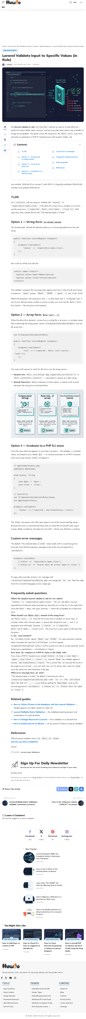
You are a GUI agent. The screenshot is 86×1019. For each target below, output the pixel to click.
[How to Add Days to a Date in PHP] (11, 934)
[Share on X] (5, 139)
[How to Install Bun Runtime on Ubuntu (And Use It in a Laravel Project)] (29, 913)
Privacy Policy (75, 777)
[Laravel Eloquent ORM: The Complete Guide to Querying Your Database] (29, 857)
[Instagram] (67, 835)
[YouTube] (10, 978)
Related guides (62, 162)
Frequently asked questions (67, 157)
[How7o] (13, 2)
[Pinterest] (52, 835)
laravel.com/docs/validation (24, 741)
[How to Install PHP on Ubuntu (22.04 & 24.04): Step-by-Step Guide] (74, 934)
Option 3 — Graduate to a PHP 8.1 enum (32, 172)
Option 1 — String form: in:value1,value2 (31, 158)
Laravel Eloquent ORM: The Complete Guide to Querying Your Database (48, 856)
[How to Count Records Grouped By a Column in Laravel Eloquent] (53, 934)
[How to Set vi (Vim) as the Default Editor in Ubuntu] (29, 871)
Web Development (10, 50)
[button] (4, 2)
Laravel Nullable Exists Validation (29, 712)
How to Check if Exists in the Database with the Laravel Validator (44, 704)
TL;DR (24, 151)
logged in (15, 818)
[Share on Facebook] (5, 134)
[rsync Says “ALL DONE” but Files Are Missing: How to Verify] (29, 885)
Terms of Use (36, 777)
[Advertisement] (43, 28)
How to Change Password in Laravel (30, 719)
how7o (9, 64)
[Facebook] (29, 835)
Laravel (24, 752)
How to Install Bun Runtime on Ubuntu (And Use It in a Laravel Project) (48, 912)
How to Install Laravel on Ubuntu (29, 723)
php (29, 752)
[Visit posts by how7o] (3, 64)
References (60, 168)
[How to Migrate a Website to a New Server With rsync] (29, 899)
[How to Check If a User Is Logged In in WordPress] (32, 934)
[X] (41, 835)
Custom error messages (65, 151)
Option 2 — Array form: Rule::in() (31, 165)
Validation (35, 752)
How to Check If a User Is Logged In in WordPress (31, 945)
